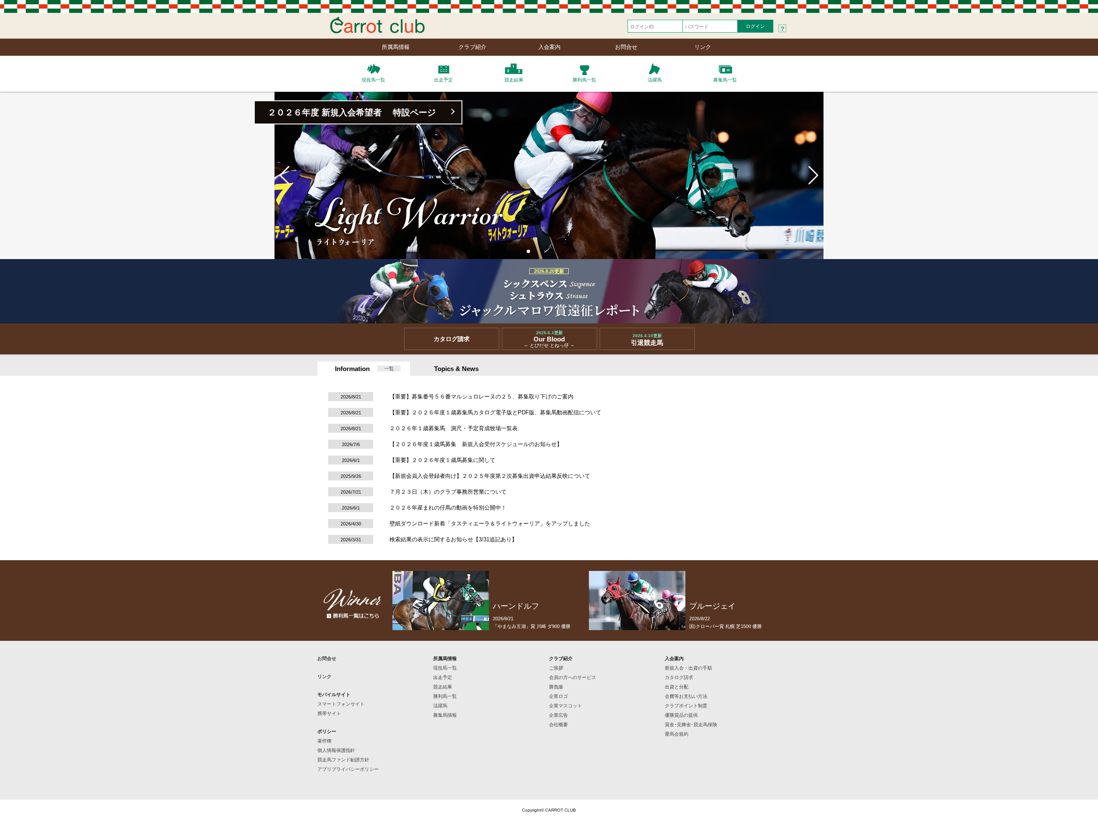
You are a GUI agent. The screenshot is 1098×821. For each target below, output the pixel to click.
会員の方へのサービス (572, 677)
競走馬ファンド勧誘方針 (343, 759)
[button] (521, 251)
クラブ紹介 (472, 47)
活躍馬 (440, 705)
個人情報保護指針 (336, 750)
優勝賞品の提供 (681, 715)
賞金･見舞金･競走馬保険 (691, 724)
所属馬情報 (396, 47)
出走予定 (442, 677)
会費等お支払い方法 (686, 696)
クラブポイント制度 (686, 705)
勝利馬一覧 (445, 696)
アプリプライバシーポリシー (348, 769)
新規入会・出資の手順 (688, 667)
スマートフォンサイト (341, 703)
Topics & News (456, 368)
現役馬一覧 (445, 667)
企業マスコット (565, 705)
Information (352, 368)
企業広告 (558, 715)
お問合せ (626, 47)
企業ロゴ (558, 696)
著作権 (324, 740)
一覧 (389, 368)
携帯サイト (329, 713)
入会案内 (549, 47)
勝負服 (556, 686)
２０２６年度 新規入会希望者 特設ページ (352, 112)
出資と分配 (676, 686)
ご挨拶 (556, 667)
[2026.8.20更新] (549, 320)
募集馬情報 (445, 715)
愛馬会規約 (676, 733)
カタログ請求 (679, 677)
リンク (702, 47)
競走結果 (442, 686)
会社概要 (558, 724)
